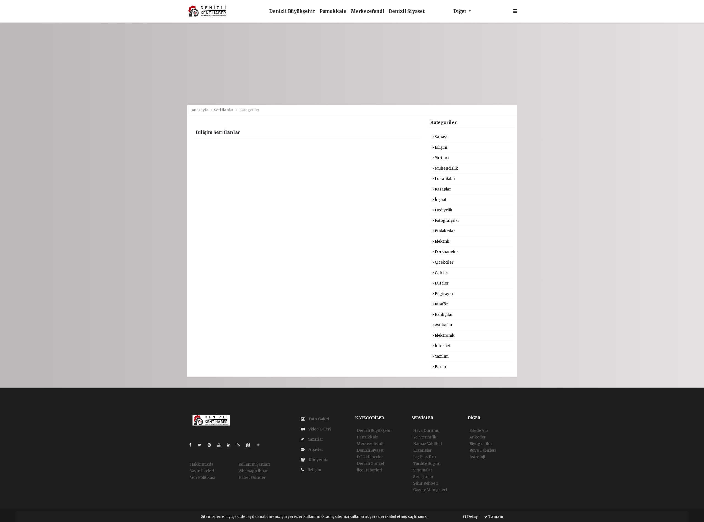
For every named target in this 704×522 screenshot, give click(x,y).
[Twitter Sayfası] (202, 445)
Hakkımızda (201, 464)
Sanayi (440, 136)
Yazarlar (315, 439)
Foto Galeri (318, 418)
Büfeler (441, 283)
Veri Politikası (202, 477)
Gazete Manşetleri (430, 489)
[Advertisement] (352, 63)
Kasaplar (442, 189)
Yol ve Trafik (424, 437)
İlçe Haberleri (369, 470)
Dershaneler (446, 251)
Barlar (440, 366)
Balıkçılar (443, 314)
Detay (472, 516)
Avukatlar (443, 324)
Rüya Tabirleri (482, 450)
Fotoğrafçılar (446, 220)
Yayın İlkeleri (202, 470)
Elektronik (444, 335)
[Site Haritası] (250, 445)
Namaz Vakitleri (427, 443)
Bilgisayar (443, 293)
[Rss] (240, 445)
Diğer (460, 11)
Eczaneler (422, 450)
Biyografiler (480, 443)
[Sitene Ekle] (260, 445)
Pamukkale (333, 11)
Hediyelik (443, 210)
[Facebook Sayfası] (192, 445)
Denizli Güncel (370, 463)
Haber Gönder (252, 477)
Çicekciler (443, 262)
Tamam (495, 516)
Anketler (477, 437)
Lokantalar (444, 178)
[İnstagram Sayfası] (211, 445)
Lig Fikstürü (424, 456)
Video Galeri (319, 429)
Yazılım (441, 356)
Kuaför (441, 304)
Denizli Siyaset (407, 11)
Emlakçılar (444, 230)
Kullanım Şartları (254, 464)
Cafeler (441, 272)
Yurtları (441, 157)
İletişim (314, 469)
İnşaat (440, 199)
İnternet (442, 345)
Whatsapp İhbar (253, 470)
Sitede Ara (478, 430)
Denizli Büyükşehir (292, 11)
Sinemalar (422, 470)
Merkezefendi (367, 11)
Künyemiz (318, 459)
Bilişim (440, 147)
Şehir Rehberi (425, 483)
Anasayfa (200, 110)
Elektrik (441, 241)
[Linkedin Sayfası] (231, 445)
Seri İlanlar (223, 110)
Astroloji (477, 456)
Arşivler (315, 449)
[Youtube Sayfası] (221, 445)
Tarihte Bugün (427, 463)
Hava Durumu (426, 430)
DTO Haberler (370, 456)
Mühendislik (446, 168)
